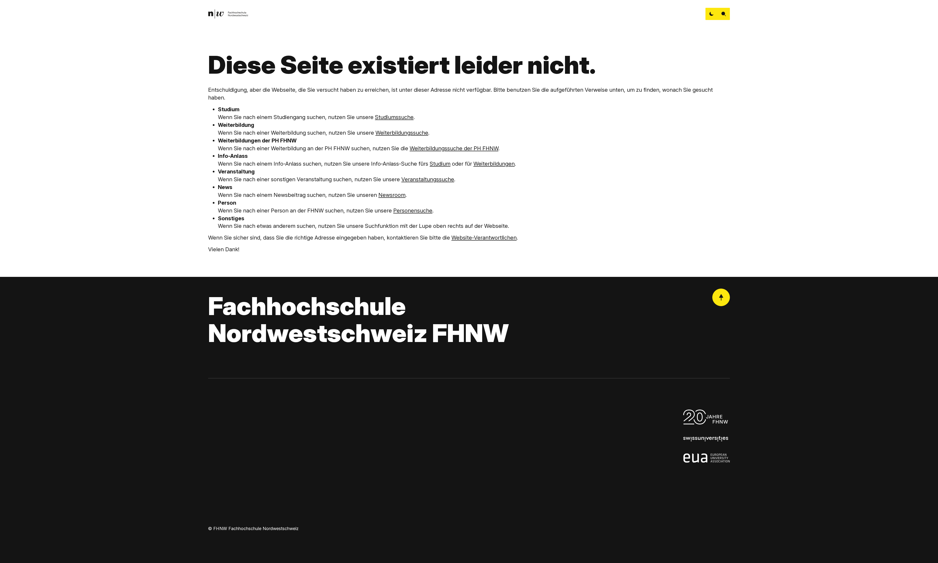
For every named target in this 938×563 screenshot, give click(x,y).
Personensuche (412, 210)
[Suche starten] (724, 14)
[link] (228, 14)
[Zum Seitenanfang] (721, 297)
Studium (440, 164)
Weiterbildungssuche (401, 133)
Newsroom (391, 195)
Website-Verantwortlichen (484, 237)
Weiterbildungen (494, 164)
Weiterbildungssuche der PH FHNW (454, 148)
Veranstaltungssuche (427, 179)
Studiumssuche (394, 117)
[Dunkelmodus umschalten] (711, 14)
